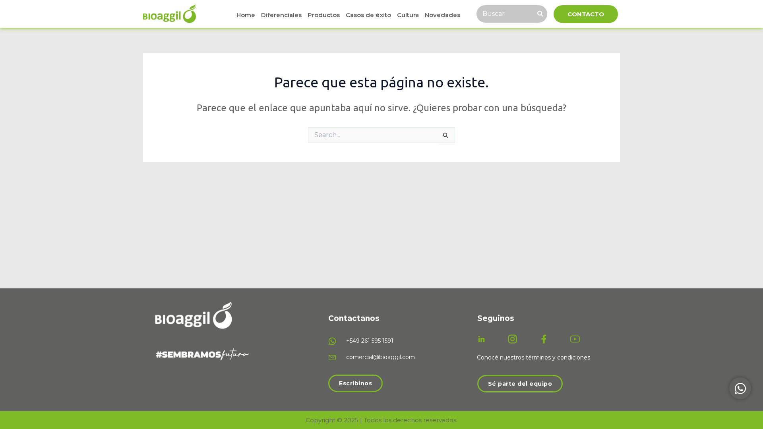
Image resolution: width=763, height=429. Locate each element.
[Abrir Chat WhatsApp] (740, 388)
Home (245, 15)
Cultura (408, 15)
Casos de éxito (368, 15)
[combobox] (505, 14)
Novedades (442, 15)
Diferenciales (281, 15)
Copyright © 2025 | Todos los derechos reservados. (381, 420)
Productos (324, 15)
